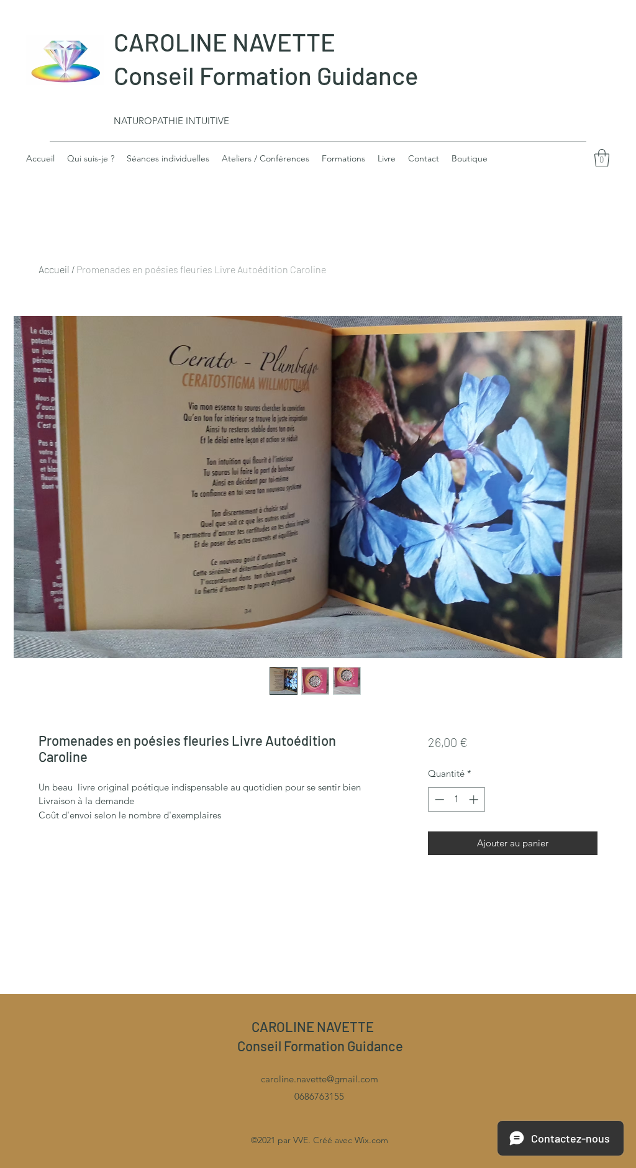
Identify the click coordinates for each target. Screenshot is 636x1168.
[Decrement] (438, 799)
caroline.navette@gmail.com (319, 1079)
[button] (601, 158)
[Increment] (474, 799)
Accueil (54, 269)
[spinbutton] (456, 799)
